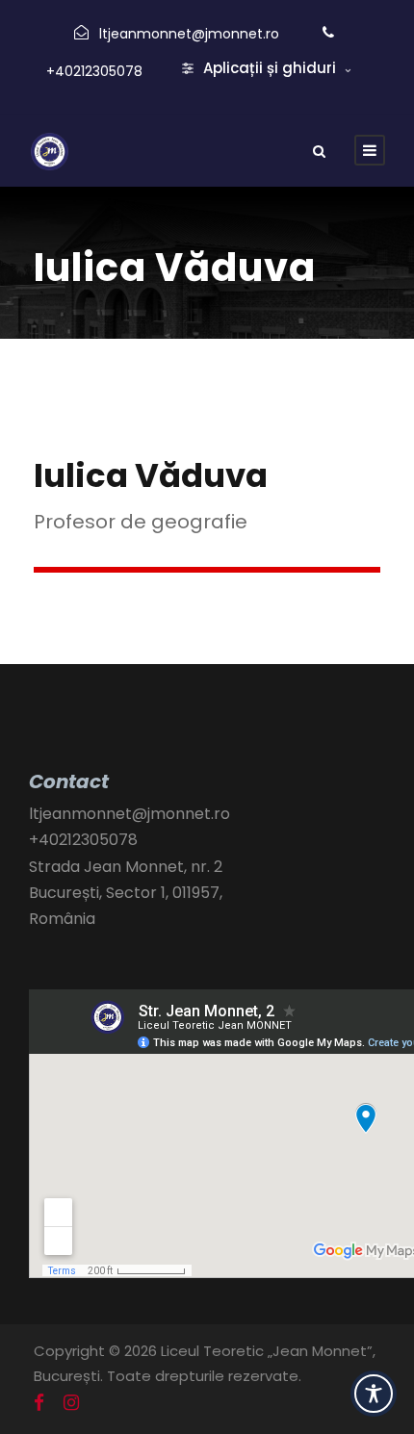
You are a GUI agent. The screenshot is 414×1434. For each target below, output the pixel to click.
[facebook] (39, 1403)
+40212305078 (94, 71)
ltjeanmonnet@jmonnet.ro (189, 33)
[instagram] (71, 1403)
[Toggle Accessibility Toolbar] (373, 1393)
